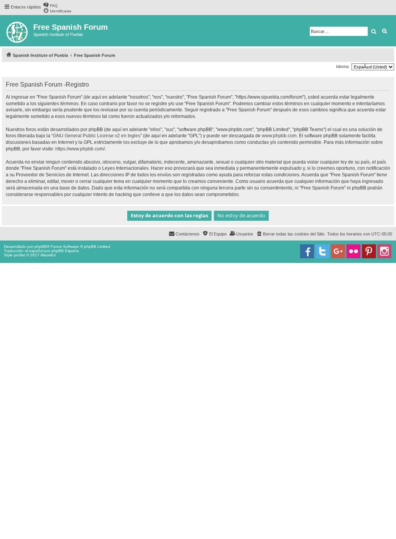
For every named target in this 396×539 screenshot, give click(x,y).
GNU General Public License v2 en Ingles (96, 135)
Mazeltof (48, 255)
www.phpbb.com (279, 135)
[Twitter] (322, 251)
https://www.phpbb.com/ (80, 149)
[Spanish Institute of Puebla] (17, 30)
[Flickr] (353, 251)
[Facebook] (307, 251)
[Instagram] (384, 251)
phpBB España (65, 251)
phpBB (40, 246)
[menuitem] (50, 5)
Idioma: (343, 66)
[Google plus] (338, 251)
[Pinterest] (369, 251)
